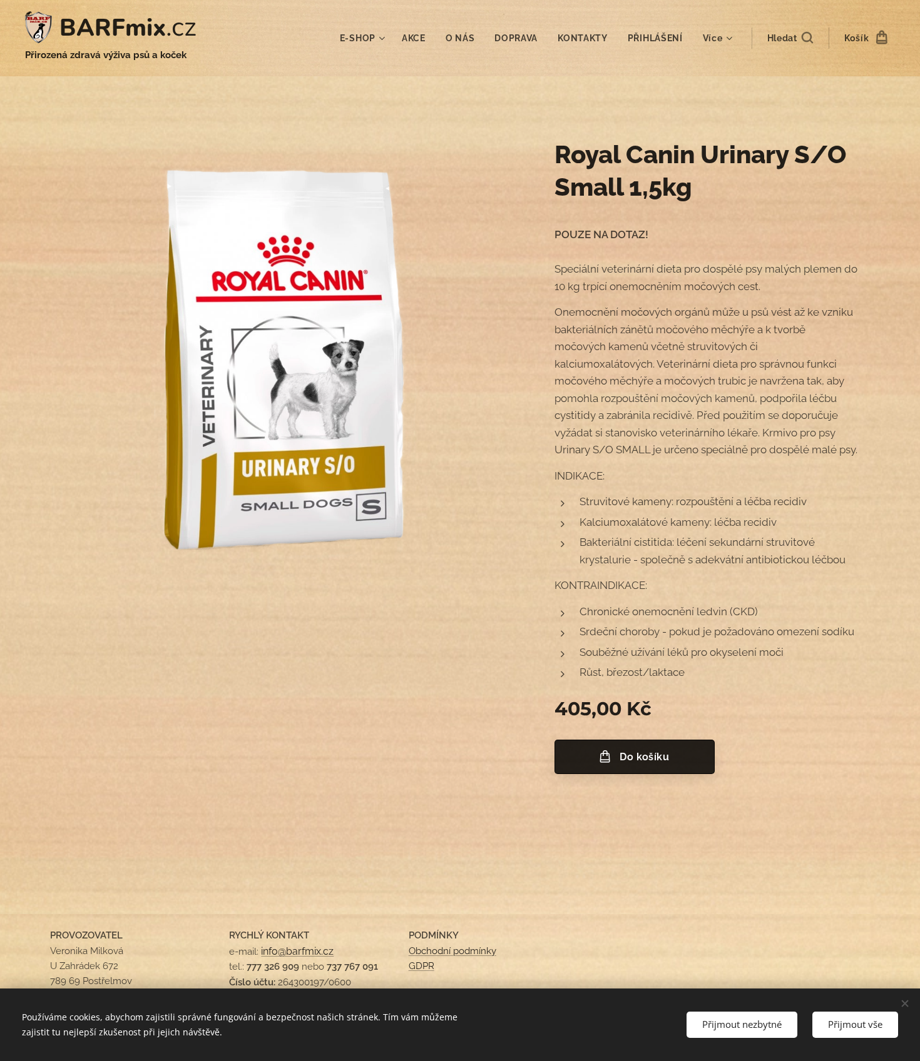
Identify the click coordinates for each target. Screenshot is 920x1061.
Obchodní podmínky (452, 951)
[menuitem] (364, 38)
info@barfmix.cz (297, 951)
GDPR (421, 966)
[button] (790, 38)
